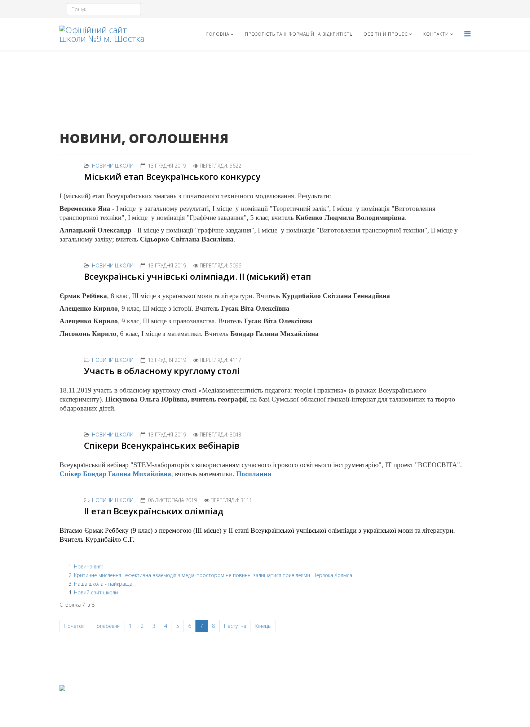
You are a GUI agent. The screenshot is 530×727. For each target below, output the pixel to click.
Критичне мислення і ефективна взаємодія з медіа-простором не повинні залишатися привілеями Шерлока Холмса (213, 575)
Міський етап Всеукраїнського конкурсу (172, 176)
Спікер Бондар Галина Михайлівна (115, 474)
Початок (74, 625)
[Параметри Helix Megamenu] (467, 33)
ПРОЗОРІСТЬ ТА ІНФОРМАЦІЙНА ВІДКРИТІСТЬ (299, 34)
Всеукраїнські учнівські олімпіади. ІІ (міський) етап (197, 276)
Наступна (235, 625)
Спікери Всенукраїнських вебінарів (161, 445)
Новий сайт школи (96, 592)
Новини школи (112, 165)
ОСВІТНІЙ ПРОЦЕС (385, 34)
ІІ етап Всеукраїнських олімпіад (154, 511)
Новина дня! (88, 566)
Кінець (263, 625)
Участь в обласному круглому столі (162, 371)
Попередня (106, 625)
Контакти (436, 34)
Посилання (253, 474)
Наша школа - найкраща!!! (105, 583)
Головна (217, 34)
